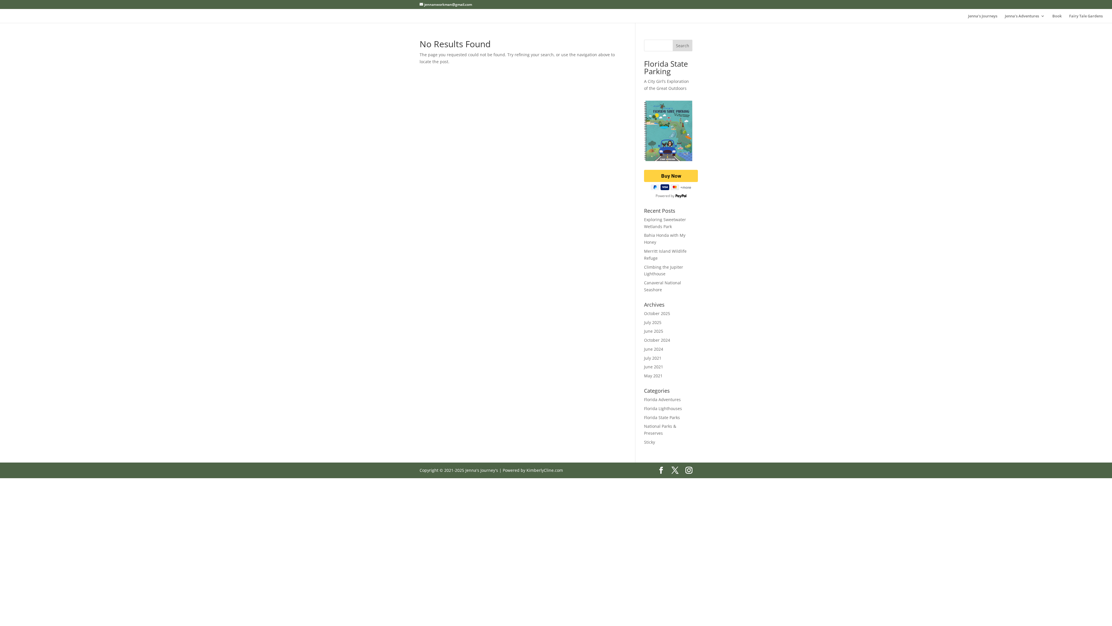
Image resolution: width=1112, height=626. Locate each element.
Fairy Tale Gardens (1086, 16)
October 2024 (657, 340)
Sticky (649, 442)
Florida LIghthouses (663, 408)
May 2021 (653, 375)
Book (1057, 16)
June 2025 (653, 331)
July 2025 (652, 322)
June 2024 (653, 349)
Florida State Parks (662, 417)
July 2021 (652, 358)
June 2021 (653, 367)
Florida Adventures (662, 399)
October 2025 (657, 313)
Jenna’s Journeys (982, 16)
